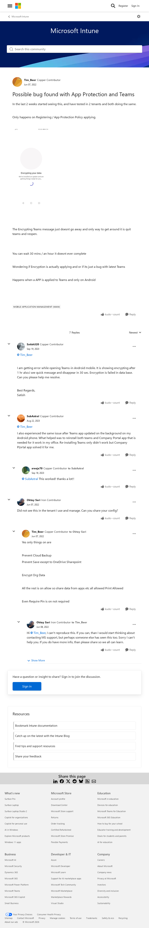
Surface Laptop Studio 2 (16, 811)
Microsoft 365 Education (108, 817)
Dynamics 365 (11, 872)
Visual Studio (57, 903)
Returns (54, 817)
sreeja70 (37, 468)
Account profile (58, 798)
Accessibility (103, 897)
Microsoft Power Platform (17, 884)
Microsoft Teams (12, 890)
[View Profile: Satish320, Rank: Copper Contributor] (21, 346)
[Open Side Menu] (10, 6)
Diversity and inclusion (108, 890)
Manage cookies (57, 918)
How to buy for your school (109, 823)
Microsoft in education (108, 798)
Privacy (42, 918)
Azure (53, 859)
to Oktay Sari (77, 531)
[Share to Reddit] (75, 781)
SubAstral (33, 416)
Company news (104, 872)
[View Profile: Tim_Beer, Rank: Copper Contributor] (17, 82)
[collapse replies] (9, 344)
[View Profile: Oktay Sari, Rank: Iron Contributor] (21, 502)
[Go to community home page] (18, 6)
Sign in (27, 686)
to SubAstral (76, 468)
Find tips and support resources (35, 746)
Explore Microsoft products (17, 835)
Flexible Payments (59, 842)
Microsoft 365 (11, 878)
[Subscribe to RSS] (87, 781)
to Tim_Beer (79, 622)
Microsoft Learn (58, 872)
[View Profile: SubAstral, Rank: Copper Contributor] (21, 418)
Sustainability (103, 903)
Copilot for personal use (16, 823)
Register (123, 6)
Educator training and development (114, 829)
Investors (101, 884)
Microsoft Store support (62, 811)
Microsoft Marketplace (61, 890)
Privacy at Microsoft (106, 878)
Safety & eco (108, 918)
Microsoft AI (10, 859)
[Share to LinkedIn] (55, 781)
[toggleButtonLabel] (138, 16)
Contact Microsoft (25, 918)
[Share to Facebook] (62, 781)
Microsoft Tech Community (63, 884)
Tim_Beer (30, 80)
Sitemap (8, 918)
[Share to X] (68, 781)
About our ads (11, 921)
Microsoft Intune (20, 16)
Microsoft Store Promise (62, 835)
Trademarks (91, 918)
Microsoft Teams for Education (111, 811)
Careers (101, 859)
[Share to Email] (94, 781)
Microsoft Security (13, 866)
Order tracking (58, 823)
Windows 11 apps (13, 842)
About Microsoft (105, 866)
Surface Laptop (12, 805)
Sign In (135, 6)
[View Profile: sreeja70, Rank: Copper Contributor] (26, 470)
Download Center (59, 805)
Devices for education (107, 805)
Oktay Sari (33, 500)
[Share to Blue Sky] (81, 781)
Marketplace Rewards (61, 897)
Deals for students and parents (111, 835)
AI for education (104, 842)
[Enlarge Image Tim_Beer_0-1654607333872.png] (31, 166)
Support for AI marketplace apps (66, 878)
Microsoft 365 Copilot (15, 897)
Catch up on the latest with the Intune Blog (42, 736)
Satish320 (33, 344)
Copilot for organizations (16, 817)
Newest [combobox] (135, 332)
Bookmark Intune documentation (36, 725)
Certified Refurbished (61, 829)
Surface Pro (10, 798)
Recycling (123, 918)
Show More (38, 660)
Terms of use (75, 918)
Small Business (12, 903)
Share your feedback (28, 756)
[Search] (113, 5)
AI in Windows (11, 829)
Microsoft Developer (60, 866)
